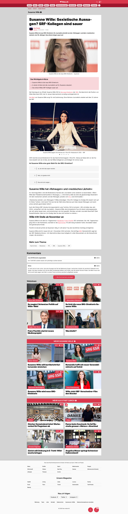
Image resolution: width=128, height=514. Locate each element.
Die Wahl (32, 97)
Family (89, 481)
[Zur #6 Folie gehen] (68, 154)
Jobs (47, 502)
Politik (44, 466)
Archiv (59, 472)
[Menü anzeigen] (100, 2)
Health (29, 481)
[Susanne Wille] (64, 12)
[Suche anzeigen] (97, 2)
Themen (44, 472)
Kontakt (53, 502)
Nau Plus (59, 469)
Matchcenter (75, 466)
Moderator (60, 220)
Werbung (37, 502)
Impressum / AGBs (70, 502)
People (89, 466)
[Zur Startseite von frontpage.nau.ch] (64, 2)
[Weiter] (96, 128)
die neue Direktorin (67, 92)
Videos (44, 469)
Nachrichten (62, 222)
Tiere (43, 484)
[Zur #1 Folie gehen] (59, 154)
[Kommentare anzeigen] (96, 509)
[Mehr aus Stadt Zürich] (64, 400)
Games (74, 469)
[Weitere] (99, 5)
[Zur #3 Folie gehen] (63, 154)
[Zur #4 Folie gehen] (65, 154)
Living (44, 481)
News (28, 466)
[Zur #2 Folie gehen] (61, 154)
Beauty (29, 487)
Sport (58, 466)
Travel (59, 484)
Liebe (58, 481)
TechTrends (90, 484)
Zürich (35, 8)
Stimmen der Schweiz (92, 469)
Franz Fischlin (68, 220)
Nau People (37, 28)
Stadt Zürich (41, 8)
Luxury (74, 481)
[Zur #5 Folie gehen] (67, 154)
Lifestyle (29, 472)
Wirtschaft (30, 469)
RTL (70, 197)
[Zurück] (31, 128)
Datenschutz (60, 502)
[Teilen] (90, 509)
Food (28, 484)
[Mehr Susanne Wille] (64, 341)
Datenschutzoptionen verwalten (85, 502)
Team (42, 502)
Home (29, 8)
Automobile (75, 484)
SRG (77, 92)
